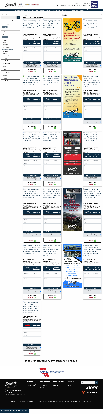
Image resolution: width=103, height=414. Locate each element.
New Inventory (31, 384)
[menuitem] (11, 27)
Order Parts (57, 385)
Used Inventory (31, 385)
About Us (69, 384)
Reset (10, 21)
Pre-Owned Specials (43, 386)
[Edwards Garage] (22, 4)
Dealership (70, 381)
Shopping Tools (45, 381)
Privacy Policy (31, 401)
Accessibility (21, 401)
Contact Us (70, 385)
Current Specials (45, 384)
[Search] (18, 17)
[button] (19, 10)
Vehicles (30, 381)
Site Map (38, 401)
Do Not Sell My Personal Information (53, 401)
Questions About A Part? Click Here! (14, 411)
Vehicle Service (58, 384)
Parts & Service (58, 381)
